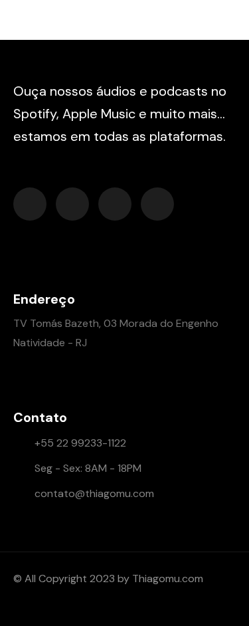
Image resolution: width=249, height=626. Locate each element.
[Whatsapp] (114, 204)
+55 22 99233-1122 (80, 443)
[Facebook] (72, 204)
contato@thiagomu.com (94, 493)
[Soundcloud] (29, 204)
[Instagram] (157, 204)
